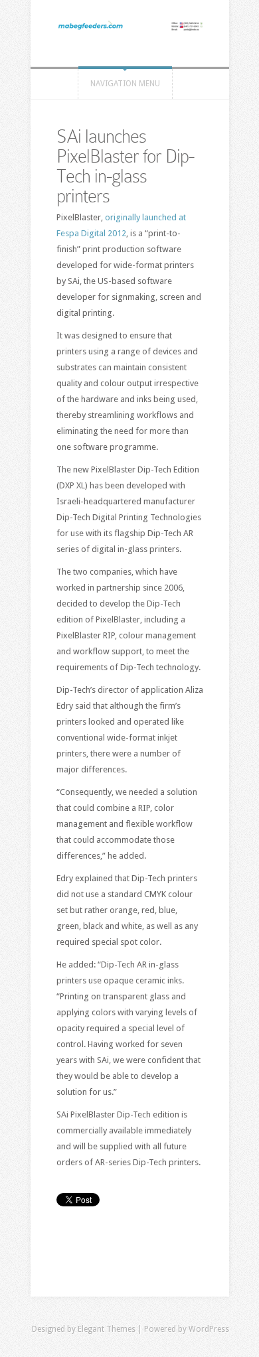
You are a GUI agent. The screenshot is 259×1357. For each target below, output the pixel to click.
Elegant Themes (106, 1329)
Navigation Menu (125, 83)
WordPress (209, 1329)
